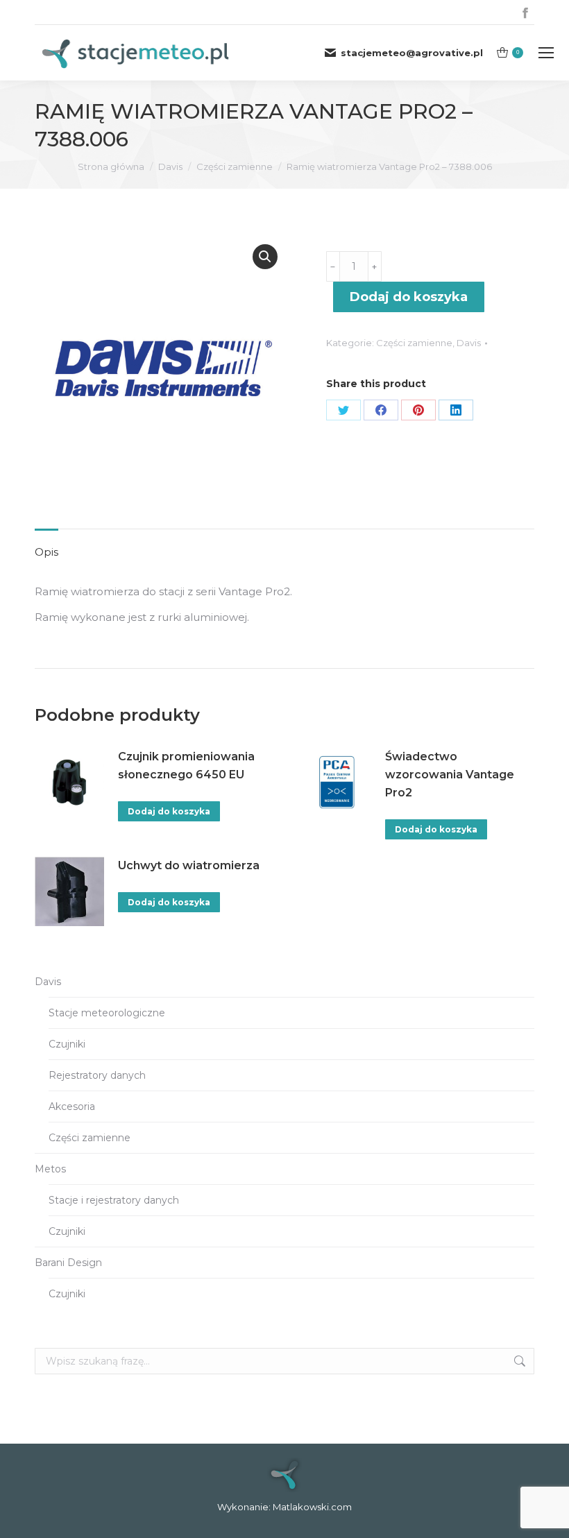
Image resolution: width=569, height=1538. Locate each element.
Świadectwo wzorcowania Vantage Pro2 (449, 774)
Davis (469, 342)
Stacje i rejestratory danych (114, 1200)
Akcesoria (72, 1106)
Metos (50, 1169)
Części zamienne (414, 342)
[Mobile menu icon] (546, 53)
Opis (46, 551)
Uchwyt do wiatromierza (189, 865)
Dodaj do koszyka (409, 297)
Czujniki (67, 1044)
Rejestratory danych (97, 1075)
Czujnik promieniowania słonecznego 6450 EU (186, 765)
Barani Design (68, 1262)
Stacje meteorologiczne (107, 1013)
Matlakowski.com (312, 1506)
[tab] (46, 545)
